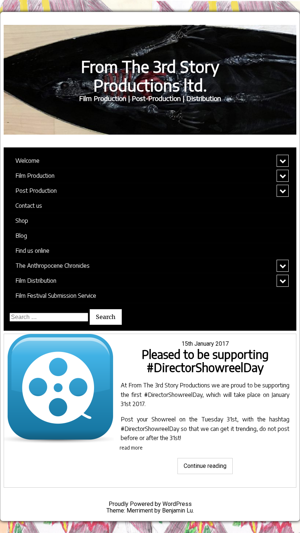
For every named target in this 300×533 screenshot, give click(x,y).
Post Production (36, 190)
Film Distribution (35, 280)
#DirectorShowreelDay (173, 394)
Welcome (27, 160)
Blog (21, 235)
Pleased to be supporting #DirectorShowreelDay (205, 361)
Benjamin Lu (177, 510)
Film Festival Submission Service (55, 295)
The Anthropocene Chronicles (52, 265)
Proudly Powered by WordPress (150, 503)
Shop (21, 220)
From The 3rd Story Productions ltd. (150, 75)
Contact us (28, 205)
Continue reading (208, 468)
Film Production (35, 175)
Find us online (32, 250)
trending (246, 428)
